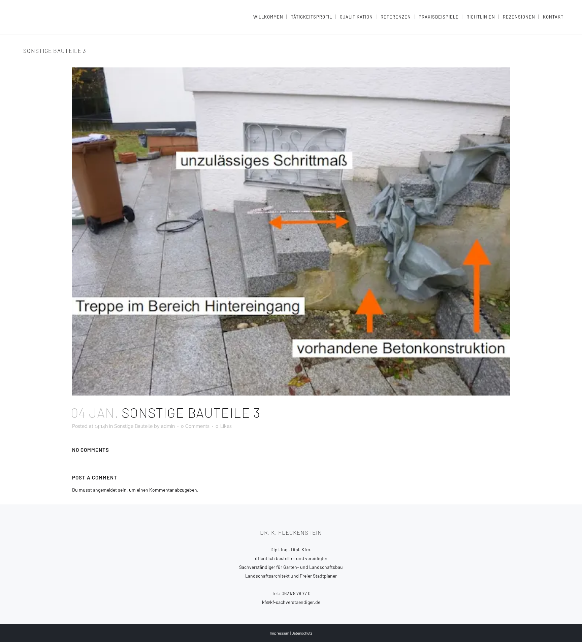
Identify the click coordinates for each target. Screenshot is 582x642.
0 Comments (195, 426)
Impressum (279, 633)
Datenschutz (301, 633)
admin (168, 426)
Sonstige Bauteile (133, 426)
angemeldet (105, 490)
